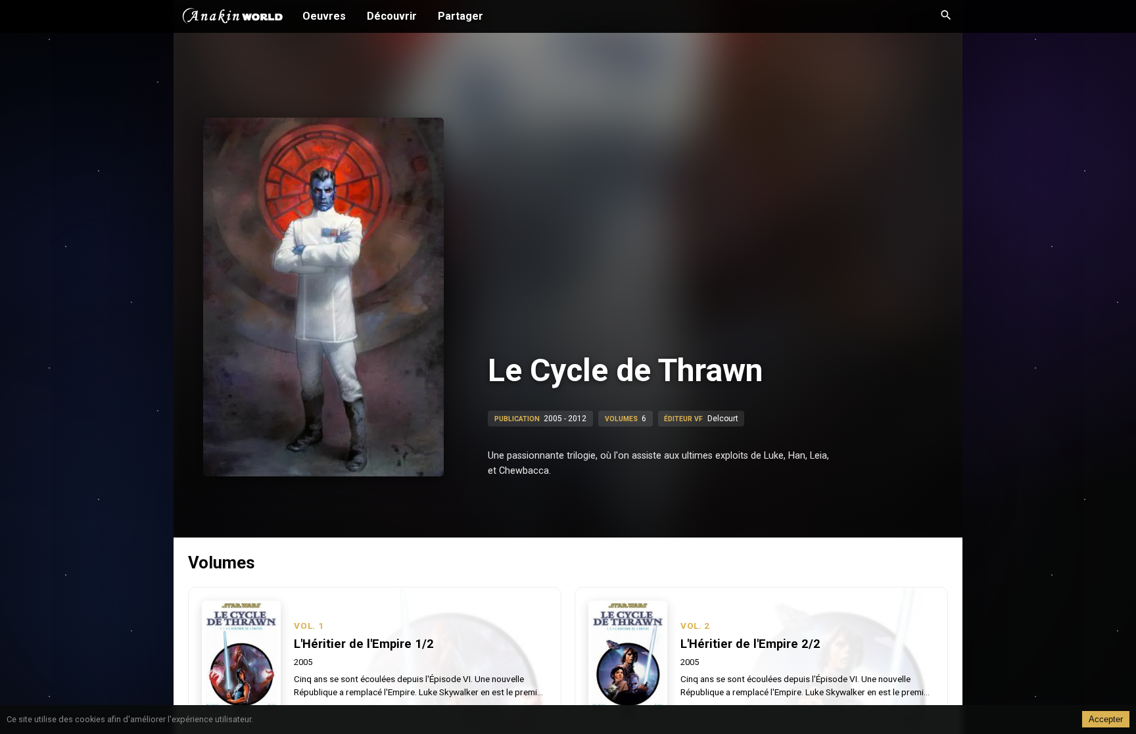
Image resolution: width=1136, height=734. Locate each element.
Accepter (1106, 719)
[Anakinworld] (233, 18)
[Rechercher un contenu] (946, 16)
